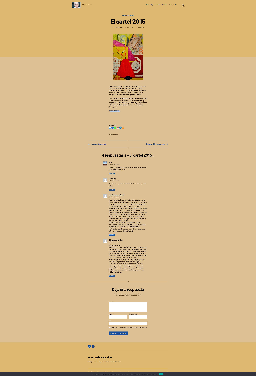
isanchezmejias (119, 27)
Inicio (147, 5)
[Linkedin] (120, 128)
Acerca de (157, 5)
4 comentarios (140, 27)
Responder (111, 173)
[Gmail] (118, 128)
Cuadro (116, 134)
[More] (123, 128)
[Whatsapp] (115, 128)
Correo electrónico (133, 314)
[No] (254, 374)
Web (110, 320)
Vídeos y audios (173, 5)
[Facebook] (112, 128)
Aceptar (161, 373)
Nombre (111, 314)
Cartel (112, 134)
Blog (152, 5)
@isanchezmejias (114, 111)
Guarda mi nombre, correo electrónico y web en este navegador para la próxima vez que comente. (128, 328)
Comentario (112, 301)
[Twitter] (110, 128)
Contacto (164, 5)
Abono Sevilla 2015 (128, 15)
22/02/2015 (130, 27)
